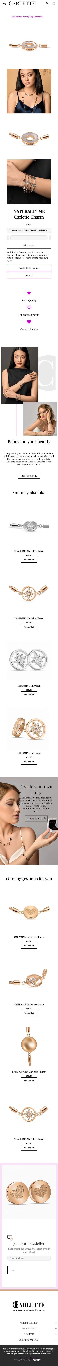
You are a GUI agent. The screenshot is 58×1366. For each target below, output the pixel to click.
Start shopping (29, 475)
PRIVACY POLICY (22, 1360)
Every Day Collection (33, 17)
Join (13, 1270)
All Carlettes (16, 17)
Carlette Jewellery (22, 3)
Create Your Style (36, 818)
